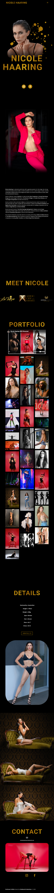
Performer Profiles (9, 889)
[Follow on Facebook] (30, 87)
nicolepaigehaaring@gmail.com (27, 840)
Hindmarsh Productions (25, 889)
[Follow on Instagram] (24, 87)
